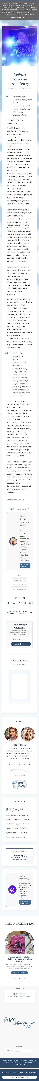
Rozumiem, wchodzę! (19, 1077)
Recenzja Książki (19, 584)
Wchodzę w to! (21, 644)
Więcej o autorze (24, 565)
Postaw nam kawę (21, 770)
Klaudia (19, 575)
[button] (14, 979)
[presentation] (6, 943)
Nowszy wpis (13, 612)
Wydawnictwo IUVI (19, 589)
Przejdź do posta (19, 972)
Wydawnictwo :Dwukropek (15, 833)
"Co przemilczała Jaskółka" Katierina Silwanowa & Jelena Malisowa (19, 959)
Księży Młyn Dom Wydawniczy (17, 828)
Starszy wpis (23, 612)
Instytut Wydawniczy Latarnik (16, 824)
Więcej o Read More (24, 902)
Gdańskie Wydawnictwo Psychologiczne (14, 810)
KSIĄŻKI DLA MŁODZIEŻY (19, 509)
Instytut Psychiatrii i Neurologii (17, 820)
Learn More (16, 17)
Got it (26, 17)
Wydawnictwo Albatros (14, 837)
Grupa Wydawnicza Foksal (15, 815)
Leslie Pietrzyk (19, 580)
